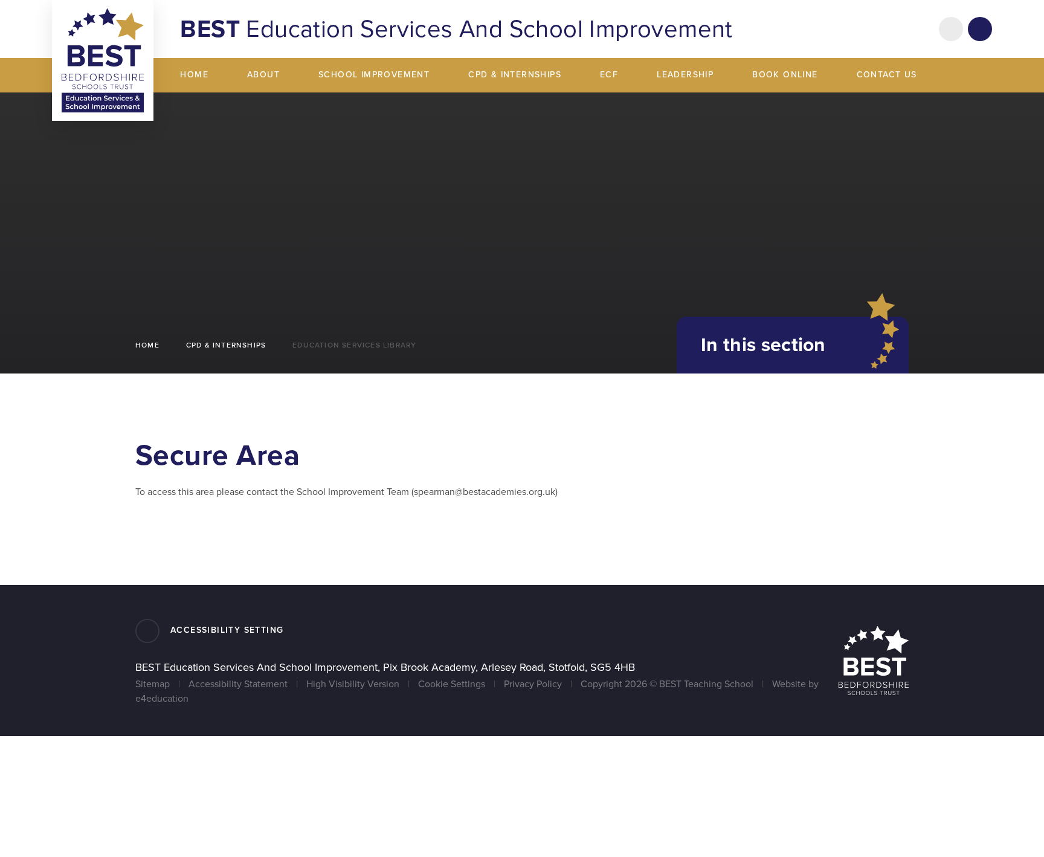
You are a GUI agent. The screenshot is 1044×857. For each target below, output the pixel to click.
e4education (161, 699)
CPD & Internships (226, 345)
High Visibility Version (352, 684)
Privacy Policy (533, 684)
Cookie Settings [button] (451, 684)
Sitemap (152, 684)
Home (147, 345)
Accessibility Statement (238, 684)
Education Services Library (354, 345)
